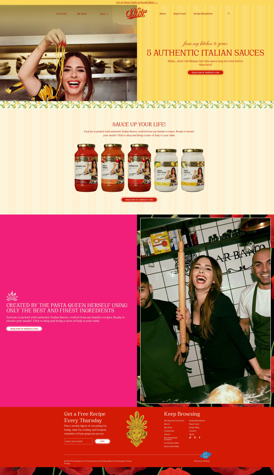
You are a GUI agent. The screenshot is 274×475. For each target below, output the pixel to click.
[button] (185, 214)
